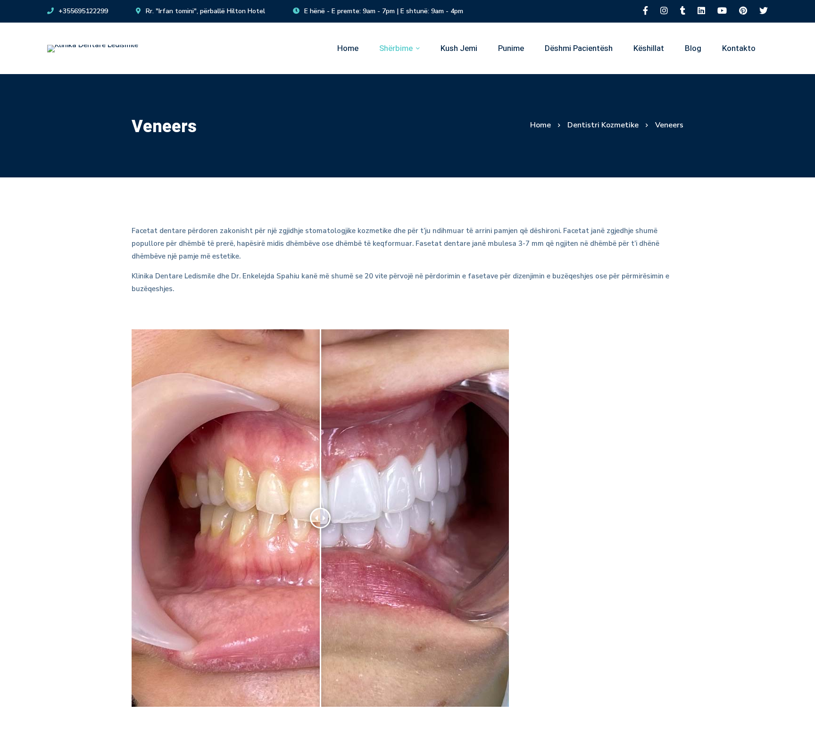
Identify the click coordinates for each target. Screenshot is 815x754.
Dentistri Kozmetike (603, 125)
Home (540, 125)
